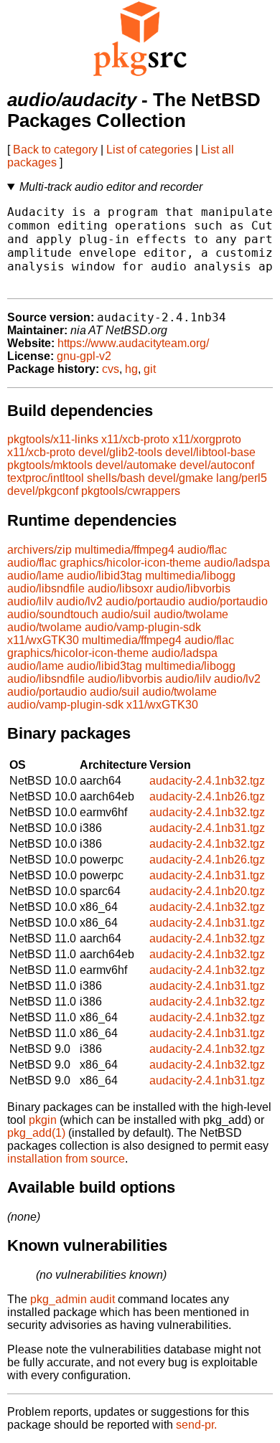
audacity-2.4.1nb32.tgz (207, 781)
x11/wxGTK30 (43, 640)
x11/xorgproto (206, 439)
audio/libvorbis (193, 588)
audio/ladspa (237, 563)
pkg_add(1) (36, 1133)
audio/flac (202, 550)
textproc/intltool (45, 478)
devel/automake (136, 465)
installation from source (66, 1159)
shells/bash (116, 478)
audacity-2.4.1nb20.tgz (207, 891)
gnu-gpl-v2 (84, 356)
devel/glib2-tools (120, 452)
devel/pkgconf (42, 491)
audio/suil (126, 614)
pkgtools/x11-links (52, 439)
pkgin (43, 1120)
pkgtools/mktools (50, 465)
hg (131, 369)
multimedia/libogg (190, 575)
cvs (110, 369)
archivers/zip (39, 550)
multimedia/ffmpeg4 (124, 550)
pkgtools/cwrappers (130, 491)
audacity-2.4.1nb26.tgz (207, 796)
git (150, 369)
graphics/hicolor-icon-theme (130, 563)
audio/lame (35, 575)
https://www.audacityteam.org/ (133, 343)
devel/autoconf (216, 465)
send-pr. (196, 1425)
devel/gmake (180, 478)
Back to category (55, 149)
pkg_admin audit (72, 1299)
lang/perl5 (241, 478)
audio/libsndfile (46, 588)
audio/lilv (30, 601)
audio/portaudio (145, 601)
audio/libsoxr (120, 588)
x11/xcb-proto (135, 439)
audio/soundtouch (52, 614)
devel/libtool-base (210, 452)
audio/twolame (191, 614)
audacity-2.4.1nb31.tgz (207, 828)
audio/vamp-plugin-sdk (143, 627)
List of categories (149, 149)
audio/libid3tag (104, 575)
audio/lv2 (79, 601)
